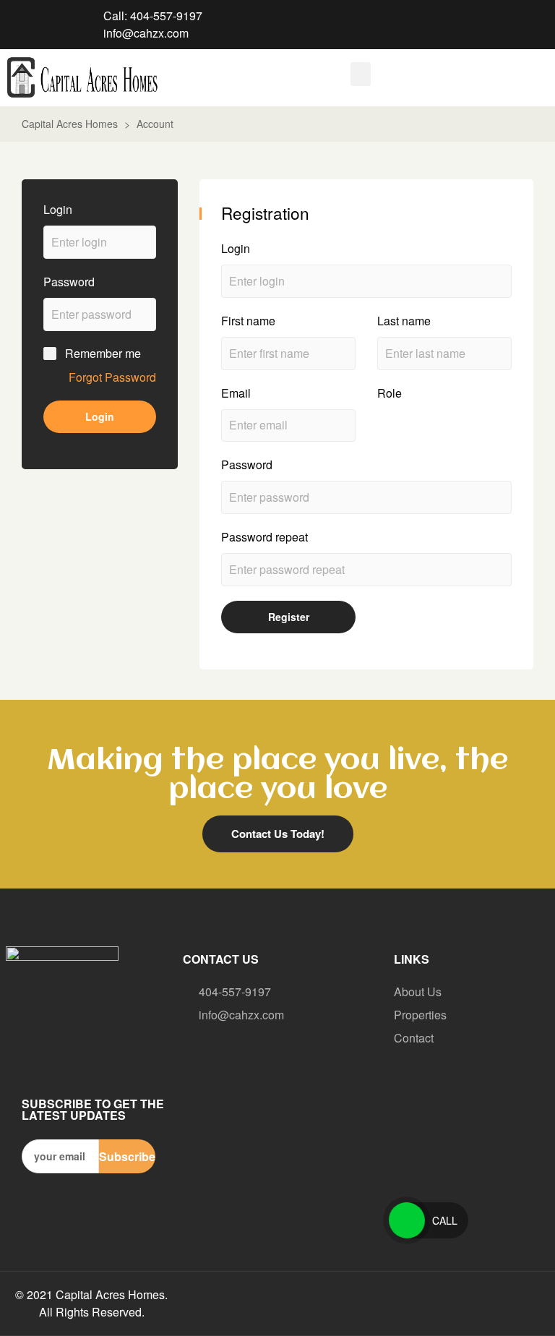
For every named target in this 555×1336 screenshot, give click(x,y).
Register (288, 616)
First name (248, 320)
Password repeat (264, 536)
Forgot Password (112, 377)
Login (57, 209)
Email (236, 393)
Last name (404, 320)
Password (69, 281)
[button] (360, 74)
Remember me (103, 353)
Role (389, 393)
